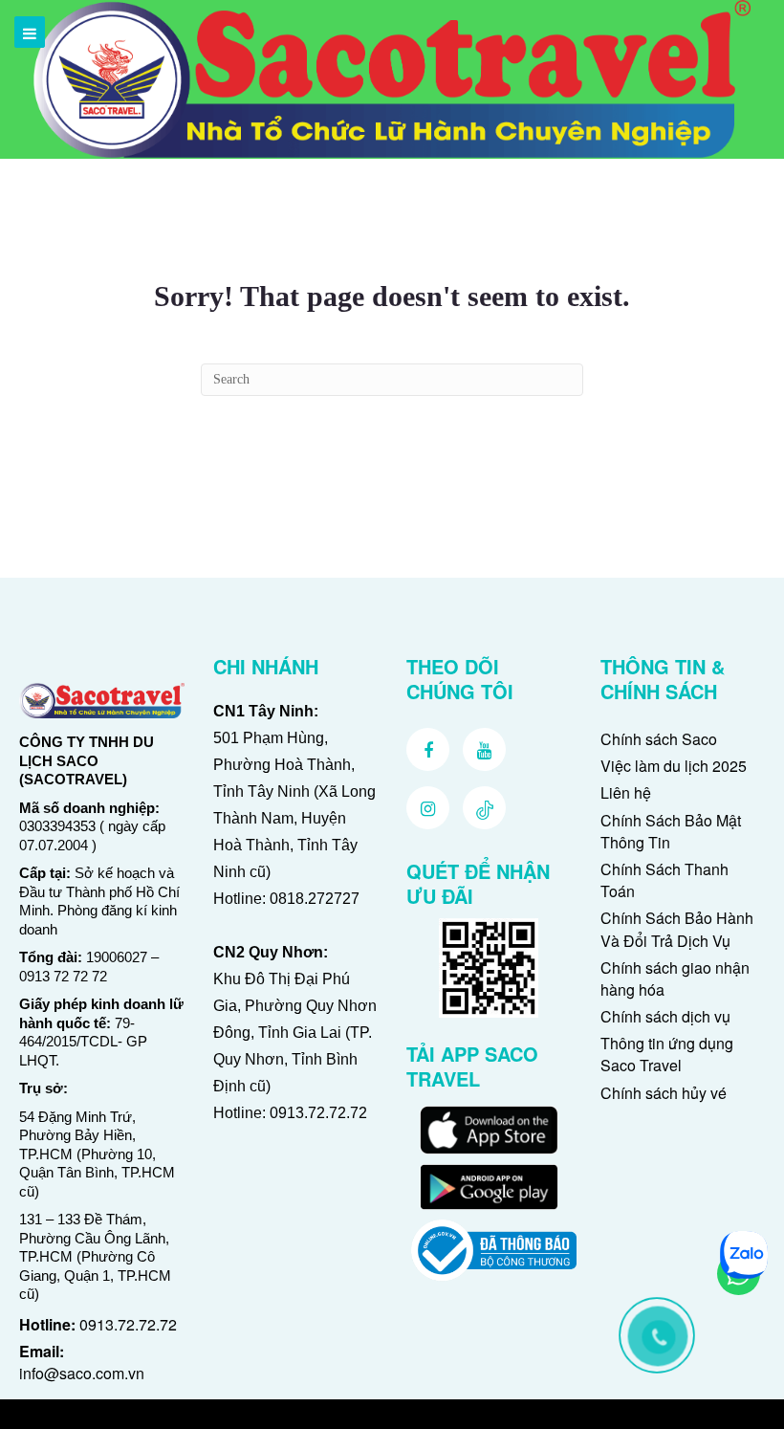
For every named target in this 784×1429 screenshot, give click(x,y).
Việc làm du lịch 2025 (673, 766)
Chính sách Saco (658, 739)
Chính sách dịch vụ (665, 1016)
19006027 (116, 957)
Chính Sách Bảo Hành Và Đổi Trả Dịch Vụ (676, 929)
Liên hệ (625, 792)
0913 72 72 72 (63, 976)
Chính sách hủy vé (663, 1093)
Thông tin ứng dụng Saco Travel (666, 1054)
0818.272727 (314, 898)
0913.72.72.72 (128, 1324)
